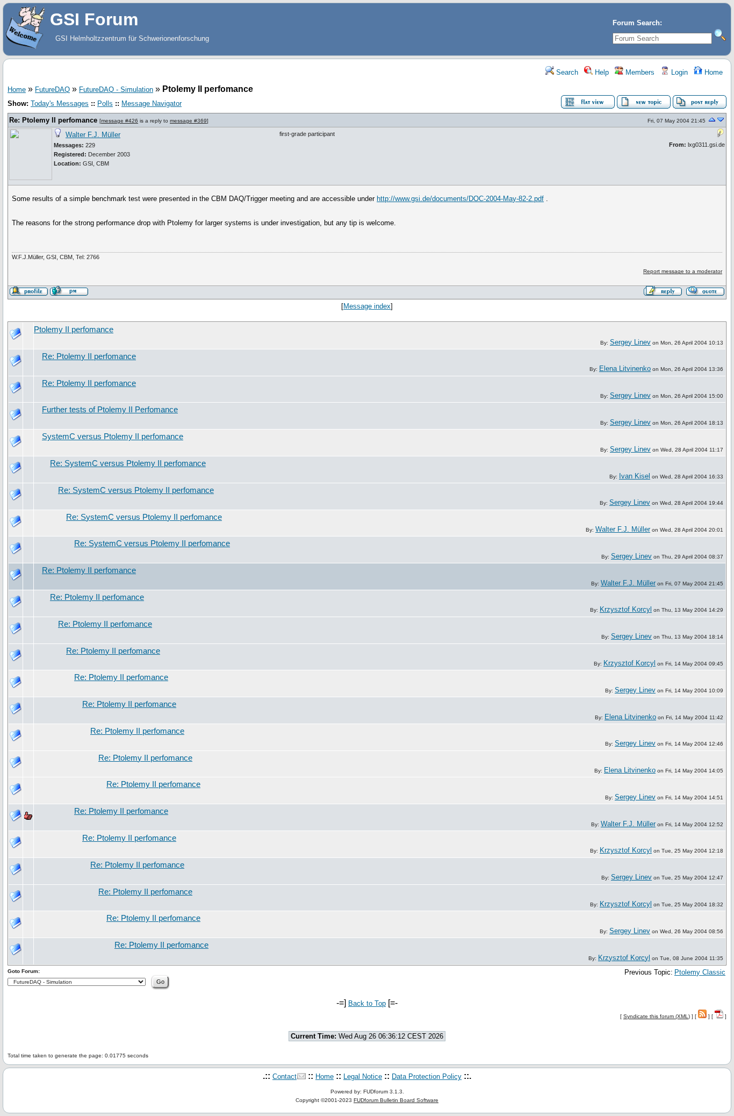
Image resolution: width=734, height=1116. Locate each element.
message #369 (188, 121)
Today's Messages (60, 103)
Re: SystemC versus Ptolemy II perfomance (128, 463)
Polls (105, 103)
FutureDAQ (52, 89)
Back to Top (367, 1003)
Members (638, 72)
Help (601, 72)
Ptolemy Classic (699, 972)
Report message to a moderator (682, 271)
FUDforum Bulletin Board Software (396, 1100)
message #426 (119, 121)
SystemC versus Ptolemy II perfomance (112, 436)
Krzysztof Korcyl (626, 609)
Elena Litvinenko (625, 368)
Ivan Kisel (634, 476)
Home (712, 72)
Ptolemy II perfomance (73, 329)
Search (566, 72)
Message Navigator (151, 103)
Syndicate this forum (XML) (656, 1016)
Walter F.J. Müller (93, 135)
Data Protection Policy (427, 1076)
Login (678, 72)
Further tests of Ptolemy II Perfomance (110, 409)
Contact (284, 1076)
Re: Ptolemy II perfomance (53, 120)
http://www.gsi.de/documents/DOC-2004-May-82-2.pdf (460, 199)
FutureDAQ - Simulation (116, 89)
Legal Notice (362, 1076)
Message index (367, 306)
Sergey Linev (630, 342)
